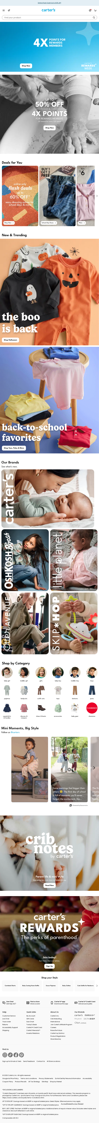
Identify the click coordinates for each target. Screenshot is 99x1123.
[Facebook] (16, 1055)
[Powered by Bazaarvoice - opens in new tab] (79, 805)
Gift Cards (30, 1019)
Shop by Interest (56, 1082)
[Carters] (78, 1015)
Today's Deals (31, 1025)
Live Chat (5, 1019)
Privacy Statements (46, 1078)
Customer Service (8, 1016)
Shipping (5, 1030)
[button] (97, 196)
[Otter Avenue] (80, 1023)
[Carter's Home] (49, 9)
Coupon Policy (7, 1082)
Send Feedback (29, 1061)
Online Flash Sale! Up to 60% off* (49, 3)
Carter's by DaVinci (57, 1033)
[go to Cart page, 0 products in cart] (95, 10)
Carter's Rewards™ (33, 1030)
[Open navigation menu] (3, 10)
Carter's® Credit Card (34, 1027)
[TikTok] (10, 1055)
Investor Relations (32, 1033)
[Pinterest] (21, 1055)
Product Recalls (20, 1082)
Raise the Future (56, 1030)
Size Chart (30, 1022)
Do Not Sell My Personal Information (68, 1078)
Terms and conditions (29, 1078)
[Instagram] (4, 1055)
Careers (53, 1027)
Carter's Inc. (54, 1016)
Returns (5, 1025)
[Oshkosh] (90, 1015)
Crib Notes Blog (56, 1019)
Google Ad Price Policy (10, 1078)
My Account (30, 1016)
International (55, 1022)
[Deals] (9, 10)
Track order (6, 1022)
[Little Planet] (78, 1019)
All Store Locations (53, 1061)
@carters (15, 732)
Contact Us (41, 1061)
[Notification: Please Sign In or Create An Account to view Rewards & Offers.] (90, 10)
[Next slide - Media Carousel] (94, 768)
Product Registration (57, 1036)
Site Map (45, 1082)
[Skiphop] (89, 1019)
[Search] (94, 17)
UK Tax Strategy (34, 1082)
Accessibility (87, 1078)
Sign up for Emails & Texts (11, 1061)
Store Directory (55, 1039)
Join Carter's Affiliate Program (61, 1025)
